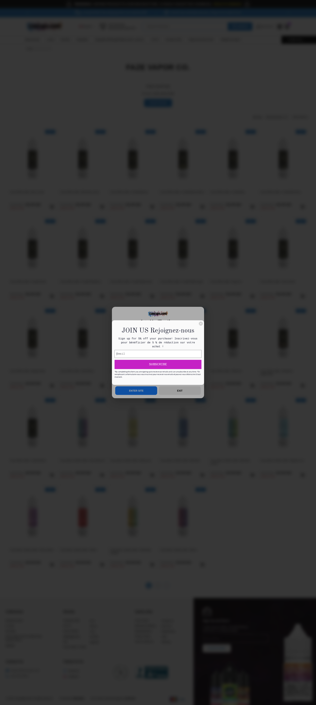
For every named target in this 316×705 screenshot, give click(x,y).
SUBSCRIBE (158, 364)
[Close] (201, 324)
